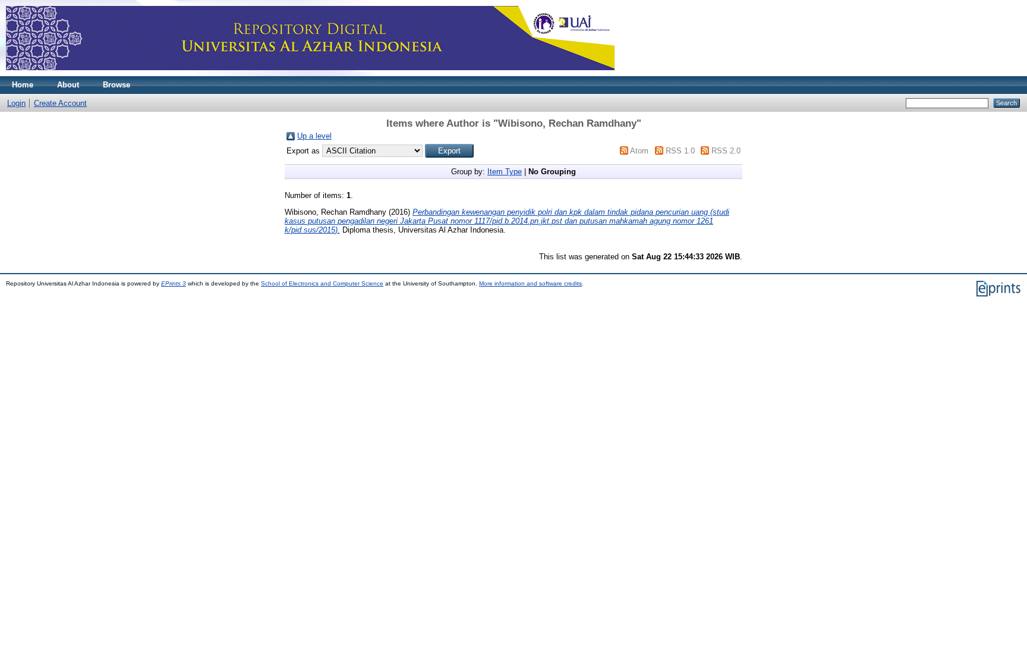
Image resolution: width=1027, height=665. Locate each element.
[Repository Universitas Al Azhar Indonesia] (310, 73)
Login (16, 103)
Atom (639, 150)
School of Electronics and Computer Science (322, 283)
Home (22, 84)
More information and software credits (530, 283)
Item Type (504, 171)
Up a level (314, 135)
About (68, 84)
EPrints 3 (173, 283)
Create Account (60, 103)
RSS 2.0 (726, 150)
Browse (116, 84)
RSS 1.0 (680, 150)
